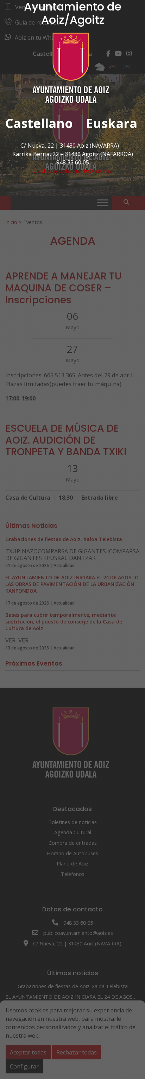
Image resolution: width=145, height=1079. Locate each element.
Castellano (39, 123)
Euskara (111, 123)
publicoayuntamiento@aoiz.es (72, 171)
